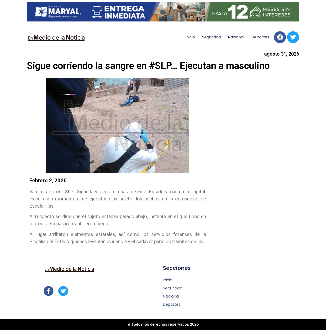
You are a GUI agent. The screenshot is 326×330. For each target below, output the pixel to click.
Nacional (236, 37)
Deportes (260, 37)
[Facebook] (280, 37)
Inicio (190, 37)
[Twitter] (293, 37)
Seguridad (211, 37)
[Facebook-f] (48, 291)
